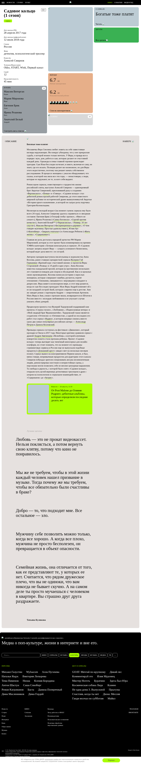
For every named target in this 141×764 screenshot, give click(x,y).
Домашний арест (46, 351)
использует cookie (51, 759)
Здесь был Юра (119, 680)
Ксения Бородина (44, 680)
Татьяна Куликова (36, 620)
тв (110, 655)
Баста (31, 689)
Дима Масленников (13, 693)
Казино (112, 685)
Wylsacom (32, 671)
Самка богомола (61, 219)
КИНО (110, 2)
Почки (46, 193)
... (115, 655)
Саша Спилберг (32, 685)
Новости (11, 2)
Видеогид (128, 2)
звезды (84, 655)
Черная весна (64, 222)
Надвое (48, 318)
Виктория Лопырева (34, 676)
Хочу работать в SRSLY (56, 712)
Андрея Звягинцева (43, 336)
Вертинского (34, 193)
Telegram (134, 709)
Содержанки (42, 234)
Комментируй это (82, 676)
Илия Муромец (106, 676)
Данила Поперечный (50, 689)
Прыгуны (114, 689)
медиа (103, 655)
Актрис (48, 377)
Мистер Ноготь (81, 680)
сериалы (53, 655)
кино (44, 655)
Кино (3, 723)
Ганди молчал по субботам (88, 698)
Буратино (100, 680)
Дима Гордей (36, 693)
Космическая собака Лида (87, 685)
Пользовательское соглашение (58, 719)
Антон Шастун (10, 685)
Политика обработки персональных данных (55, 724)
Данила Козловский (45, 324)
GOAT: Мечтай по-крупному (89, 671)
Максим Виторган (14, 91)
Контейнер (34, 231)
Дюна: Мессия (111, 693)
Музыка (4, 730)
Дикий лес (116, 671)
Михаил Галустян (12, 671)
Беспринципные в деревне (68, 225)
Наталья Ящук (10, 676)
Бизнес (4, 734)
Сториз (20, 2)
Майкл (111, 698)
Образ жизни (6, 727)
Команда (51, 709)
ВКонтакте (133, 712)
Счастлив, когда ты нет (85, 693)
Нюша (26, 680)
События (118, 2)
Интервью (5, 719)
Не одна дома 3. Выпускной (88, 689)
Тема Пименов (10, 680)
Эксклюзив (28, 716)
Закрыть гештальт (50, 231)
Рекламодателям (53, 716)
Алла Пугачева (50, 671)
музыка (64, 655)
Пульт (27, 2)
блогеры (74, 655)
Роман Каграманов (13, 689)
